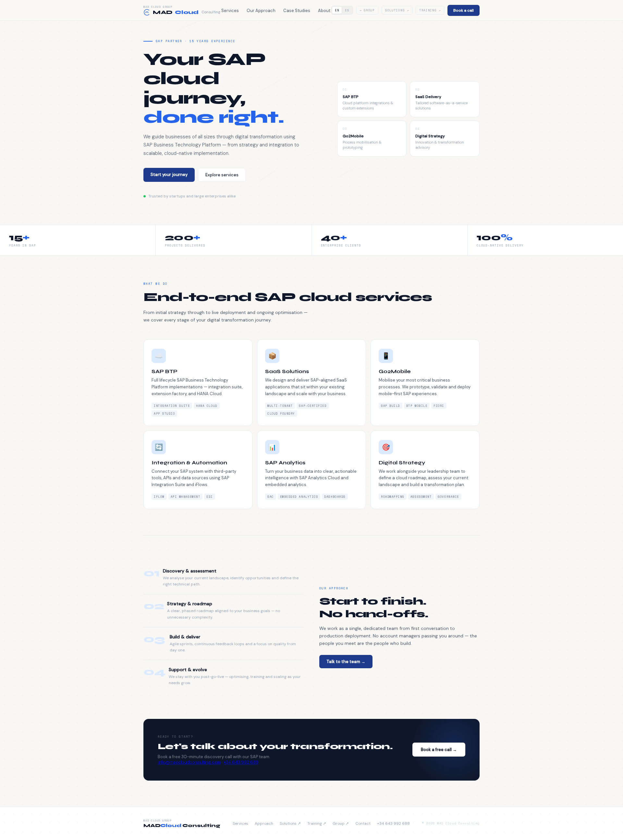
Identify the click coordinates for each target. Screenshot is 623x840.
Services (230, 10)
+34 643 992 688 (241, 762)
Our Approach (261, 10)
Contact (363, 823)
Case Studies (296, 10)
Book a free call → (439, 749)
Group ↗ (341, 823)
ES (347, 10)
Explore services (221, 175)
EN (337, 10)
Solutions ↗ (397, 10)
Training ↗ (430, 10)
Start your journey (169, 174)
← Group (367, 10)
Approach (264, 823)
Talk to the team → (345, 661)
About (324, 10)
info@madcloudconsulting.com (189, 762)
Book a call (463, 10)
